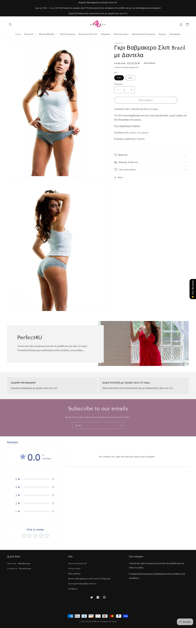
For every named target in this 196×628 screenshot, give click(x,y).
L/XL (130, 77)
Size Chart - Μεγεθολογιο (19, 563)
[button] (10, 24)
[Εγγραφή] (120, 425)
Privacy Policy (74, 568)
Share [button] (120, 177)
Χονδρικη (72, 588)
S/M (119, 77)
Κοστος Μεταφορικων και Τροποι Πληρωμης (89, 578)
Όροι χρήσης (74, 573)
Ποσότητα (118, 84)
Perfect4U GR (89, 621)
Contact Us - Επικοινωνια (19, 568)
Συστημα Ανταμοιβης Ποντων (82, 583)
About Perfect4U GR (77, 563)
